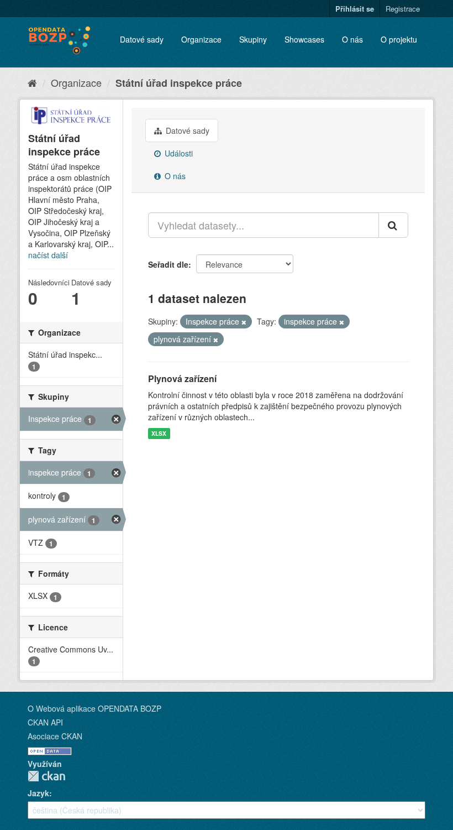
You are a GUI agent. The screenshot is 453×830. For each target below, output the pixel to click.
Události (177, 153)
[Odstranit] (243, 321)
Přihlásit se (354, 8)
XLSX (158, 433)
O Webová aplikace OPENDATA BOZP (94, 708)
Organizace (201, 39)
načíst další (48, 254)
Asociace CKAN (55, 736)
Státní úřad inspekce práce (178, 83)
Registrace (403, 8)
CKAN (46, 776)
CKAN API (45, 722)
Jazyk (38, 792)
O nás (352, 39)
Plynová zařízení (182, 378)
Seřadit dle (168, 264)
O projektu (399, 39)
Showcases (304, 39)
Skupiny (253, 39)
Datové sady (142, 39)
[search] (393, 225)
